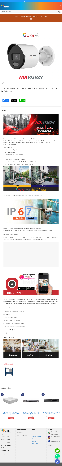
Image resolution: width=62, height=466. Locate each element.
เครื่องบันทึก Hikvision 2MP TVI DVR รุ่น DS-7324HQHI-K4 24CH (51, 413)
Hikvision (35, 16)
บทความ (34, 441)
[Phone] (57, 456)
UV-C (33, 434)
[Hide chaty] (57, 461)
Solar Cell (34, 432)
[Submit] (59, 11)
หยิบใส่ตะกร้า (11, 418)
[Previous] (1, 406)
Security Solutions (26, 16)
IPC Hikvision (43, 16)
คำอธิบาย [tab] (4, 110)
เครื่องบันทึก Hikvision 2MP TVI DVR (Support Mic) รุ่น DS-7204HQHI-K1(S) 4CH (31, 414)
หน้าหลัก (17, 16)
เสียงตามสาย (35, 439)
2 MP (6, 96)
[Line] (57, 450)
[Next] (61, 406)
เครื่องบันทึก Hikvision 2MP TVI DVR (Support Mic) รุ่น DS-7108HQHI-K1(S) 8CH (10, 414)
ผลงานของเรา (35, 443)
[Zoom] (3, 83)
